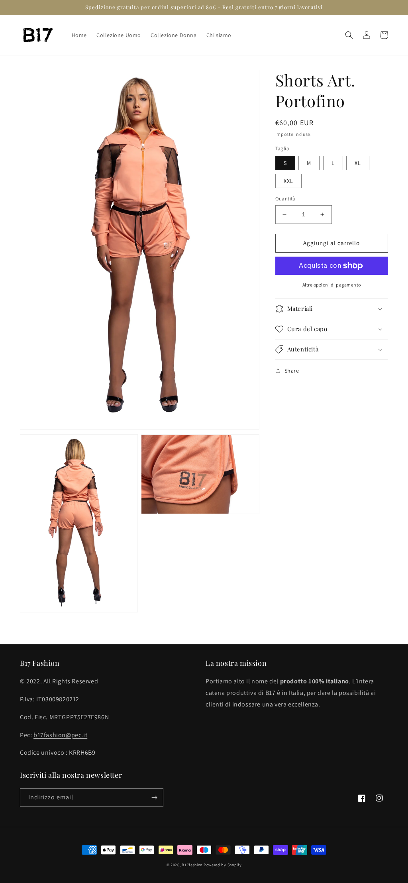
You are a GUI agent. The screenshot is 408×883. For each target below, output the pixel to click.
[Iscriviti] (154, 797)
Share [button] (291, 370)
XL (358, 163)
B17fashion (192, 864)
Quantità (285, 198)
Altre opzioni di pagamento (331, 285)
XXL (288, 180)
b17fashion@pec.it (60, 735)
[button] (349, 35)
